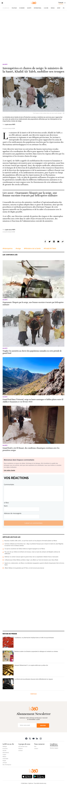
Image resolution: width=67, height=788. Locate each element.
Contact (36, 748)
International (37, 8)
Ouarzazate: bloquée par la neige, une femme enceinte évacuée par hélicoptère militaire (30, 194)
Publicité (20, 748)
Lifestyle (5, 762)
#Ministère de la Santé (32, 248)
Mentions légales (54, 748)
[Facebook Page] (26, 738)
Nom (6, 506)
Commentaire (9, 484)
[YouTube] (33, 738)
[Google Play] (39, 776)
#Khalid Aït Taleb (50, 248)
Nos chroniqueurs (7, 764)
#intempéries (8, 248)
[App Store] (27, 776)
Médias (53, 8)
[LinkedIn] (37, 738)
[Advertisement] (33, 30)
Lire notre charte (9, 470)
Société (29, 8)
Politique (14, 8)
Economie (22, 8)
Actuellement (6, 8)
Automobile (5, 758)
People (4, 760)
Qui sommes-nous (22, 746)
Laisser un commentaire (33, 523)
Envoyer (43, 725)
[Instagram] (41, 738)
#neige (18, 248)
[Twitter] (30, 738)
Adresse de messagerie (12, 513)
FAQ (35, 746)
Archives (20, 750)
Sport (58, 8)
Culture (46, 8)
